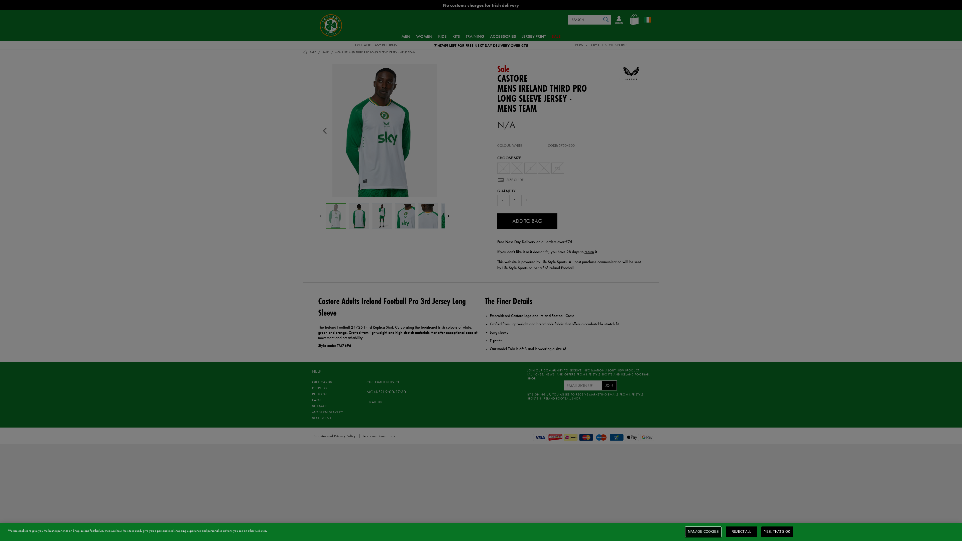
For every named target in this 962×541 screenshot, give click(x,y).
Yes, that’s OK (777, 531)
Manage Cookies (703, 531)
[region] (481, 532)
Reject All (741, 531)
